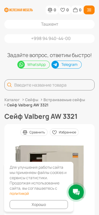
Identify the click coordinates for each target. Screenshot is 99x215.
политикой (19, 193)
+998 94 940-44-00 (51, 38)
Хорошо (39, 204)
